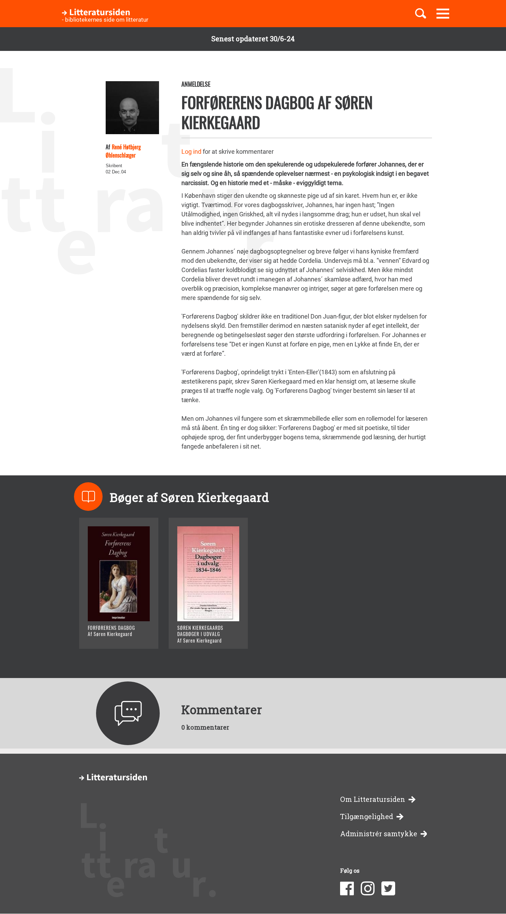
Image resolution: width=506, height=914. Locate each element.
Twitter (388, 888)
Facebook (347, 888)
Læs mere (110, 634)
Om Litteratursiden (372, 799)
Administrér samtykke (378, 833)
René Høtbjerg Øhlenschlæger (123, 151)
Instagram (368, 888)
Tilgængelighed (366, 816)
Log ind (191, 151)
